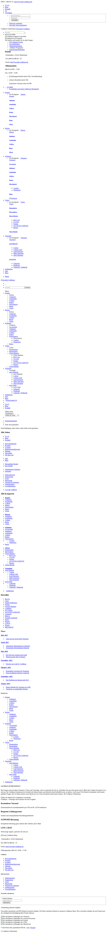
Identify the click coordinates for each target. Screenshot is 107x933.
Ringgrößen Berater (11, 464)
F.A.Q (7, 5)
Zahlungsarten (9, 484)
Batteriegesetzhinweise (12, 449)
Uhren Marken (14, 353)
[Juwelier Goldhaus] (23, 29)
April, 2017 (5, 642)
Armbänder (13, 299)
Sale (6, 271)
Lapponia (8, 614)
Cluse (7, 601)
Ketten (11, 302)
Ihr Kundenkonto (10, 444)
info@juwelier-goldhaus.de (23, 2)
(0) (6, 11)
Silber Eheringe (18, 253)
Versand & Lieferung (12, 482)
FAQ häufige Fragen (16, 42)
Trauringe (8, 236)
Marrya (7, 616)
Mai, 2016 (4, 651)
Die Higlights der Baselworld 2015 (17, 680)
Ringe (11, 306)
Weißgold (16, 265)
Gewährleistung (14, 44)
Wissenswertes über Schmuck (15, 657)
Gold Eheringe (18, 251)
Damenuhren (13, 349)
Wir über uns (9, 455)
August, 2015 (5, 684)
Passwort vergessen (15, 23)
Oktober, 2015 (6, 667)
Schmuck (8, 156)
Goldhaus (8, 608)
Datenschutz (9, 477)
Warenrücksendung (15, 46)
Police (7, 620)
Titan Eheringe (18, 255)
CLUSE (16, 222)
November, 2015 (6, 660)
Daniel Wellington (11, 603)
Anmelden (15, 20)
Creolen (16, 188)
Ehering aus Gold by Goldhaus (16, 664)
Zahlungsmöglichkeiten (17, 50)
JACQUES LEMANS (20, 226)
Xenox (7, 625)
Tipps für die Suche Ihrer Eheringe (17, 639)
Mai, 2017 (4, 635)
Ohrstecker (17, 190)
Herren (7, 128)
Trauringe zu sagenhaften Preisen (17, 689)
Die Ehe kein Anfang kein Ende (16, 655)
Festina (15, 224)
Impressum (8, 480)
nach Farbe (13, 385)
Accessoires (13, 327)
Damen (7, 92)
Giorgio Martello (10, 606)
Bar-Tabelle (9, 466)
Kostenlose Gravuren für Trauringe (17, 671)
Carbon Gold (17, 250)
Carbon (15, 248)
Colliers (11, 301)
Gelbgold (16, 263)
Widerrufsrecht (10, 475)
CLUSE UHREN (11, 490)
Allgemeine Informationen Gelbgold (18, 646)
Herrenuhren (13, 351)
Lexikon (8, 447)
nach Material (13, 372)
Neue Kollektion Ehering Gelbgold (17, 673)
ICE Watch (8, 610)
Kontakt (7, 9)
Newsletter (8, 453)
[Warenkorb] (5, 283)
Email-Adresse (7, 898)
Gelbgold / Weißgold (20, 267)
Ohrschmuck (13, 304)
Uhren (7, 200)
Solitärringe (9, 269)
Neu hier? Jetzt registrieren (18, 25)
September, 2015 (7, 676)
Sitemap (7, 451)
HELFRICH (9, 627)
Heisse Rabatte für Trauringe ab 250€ (18, 687)
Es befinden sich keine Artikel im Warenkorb (24, 89)
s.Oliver (7, 623)
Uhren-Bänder (14, 366)
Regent (15, 228)
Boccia (7, 599)
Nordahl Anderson (11, 618)
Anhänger (12, 297)
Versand (32, 928)
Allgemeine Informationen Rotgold (17, 648)
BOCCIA (16, 220)
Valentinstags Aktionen (12, 469)
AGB (7, 479)
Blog (6, 7)
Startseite (11, 421)
